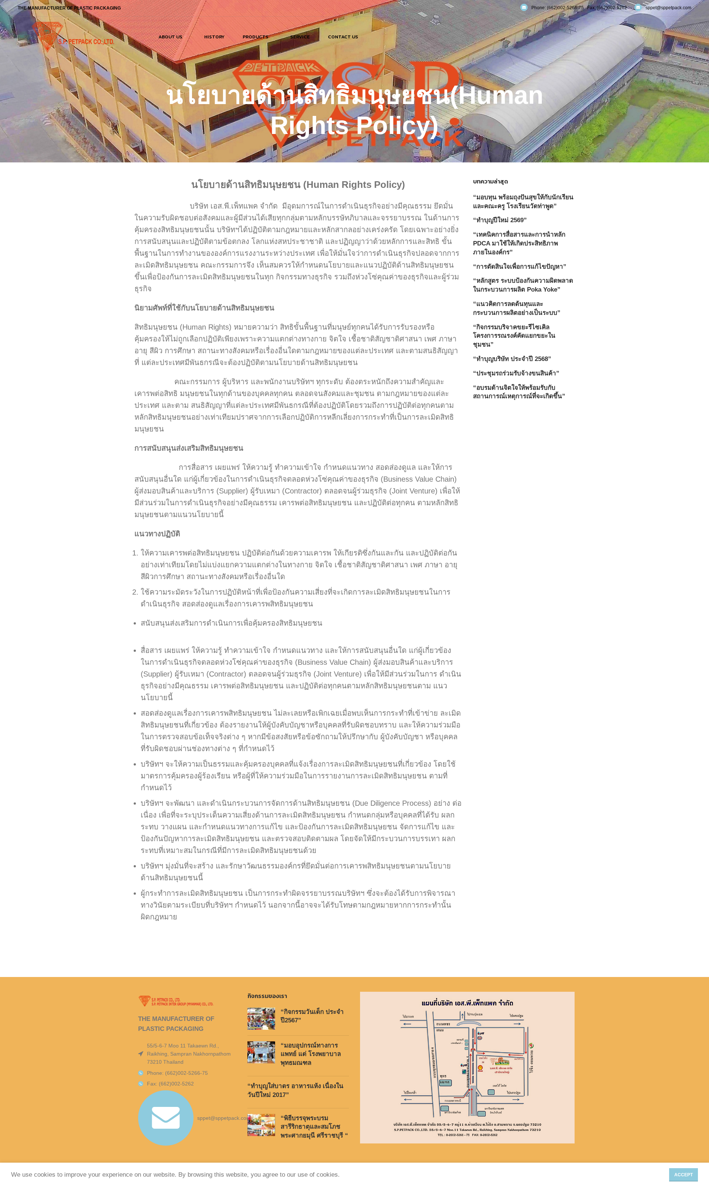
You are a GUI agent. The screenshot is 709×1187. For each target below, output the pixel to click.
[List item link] (185, 1073)
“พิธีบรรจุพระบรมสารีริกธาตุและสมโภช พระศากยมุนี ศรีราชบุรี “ (314, 1127)
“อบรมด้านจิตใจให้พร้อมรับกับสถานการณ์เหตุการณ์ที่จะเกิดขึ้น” (519, 392)
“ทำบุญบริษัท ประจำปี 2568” (512, 358)
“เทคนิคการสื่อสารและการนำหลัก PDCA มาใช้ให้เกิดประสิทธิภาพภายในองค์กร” (519, 243)
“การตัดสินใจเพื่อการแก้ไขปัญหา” (519, 266)
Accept (683, 1174)
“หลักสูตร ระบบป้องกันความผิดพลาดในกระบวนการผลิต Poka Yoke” (523, 285)
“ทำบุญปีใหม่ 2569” (500, 220)
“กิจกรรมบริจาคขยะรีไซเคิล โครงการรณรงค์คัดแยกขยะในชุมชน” (514, 336)
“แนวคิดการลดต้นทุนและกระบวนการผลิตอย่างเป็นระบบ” (517, 308)
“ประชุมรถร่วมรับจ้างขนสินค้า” (516, 373)
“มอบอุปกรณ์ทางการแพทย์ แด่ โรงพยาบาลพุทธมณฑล (311, 1054)
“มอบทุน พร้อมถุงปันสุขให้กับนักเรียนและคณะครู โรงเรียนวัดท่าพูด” (523, 202)
